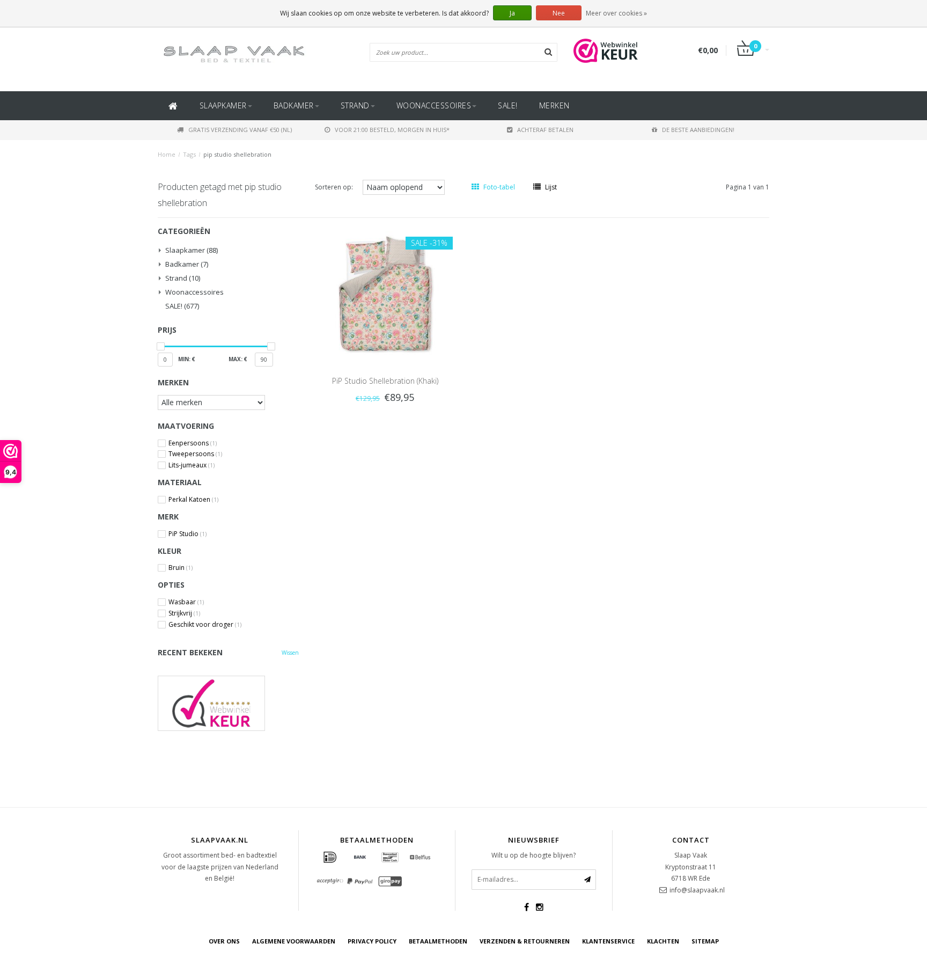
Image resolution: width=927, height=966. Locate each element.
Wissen (290, 652)
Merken (554, 105)
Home (166, 154)
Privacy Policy (372, 941)
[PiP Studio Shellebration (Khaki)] (385, 292)
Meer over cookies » (616, 13)
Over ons (224, 941)
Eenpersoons (192, 443)
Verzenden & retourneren (525, 941)
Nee (559, 13)
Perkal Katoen (193, 499)
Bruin (180, 568)
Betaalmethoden (438, 941)
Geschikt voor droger (204, 624)
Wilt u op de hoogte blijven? (533, 855)
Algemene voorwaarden (293, 941)
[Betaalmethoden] (330, 858)
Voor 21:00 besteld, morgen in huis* (392, 130)
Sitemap (705, 941)
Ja (512, 13)
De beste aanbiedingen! (698, 130)
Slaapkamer (223, 105)
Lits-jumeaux (191, 465)
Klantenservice (608, 941)
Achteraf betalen (545, 130)
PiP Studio (187, 534)
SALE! (508, 105)
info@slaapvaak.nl (697, 890)
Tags (189, 154)
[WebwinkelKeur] (228, 703)
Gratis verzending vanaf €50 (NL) (240, 130)
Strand (355, 105)
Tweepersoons (195, 454)
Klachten (663, 941)
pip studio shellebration (237, 154)
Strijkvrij (184, 613)
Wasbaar (186, 602)
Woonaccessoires (434, 105)
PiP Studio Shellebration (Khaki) (385, 381)
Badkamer (294, 105)
